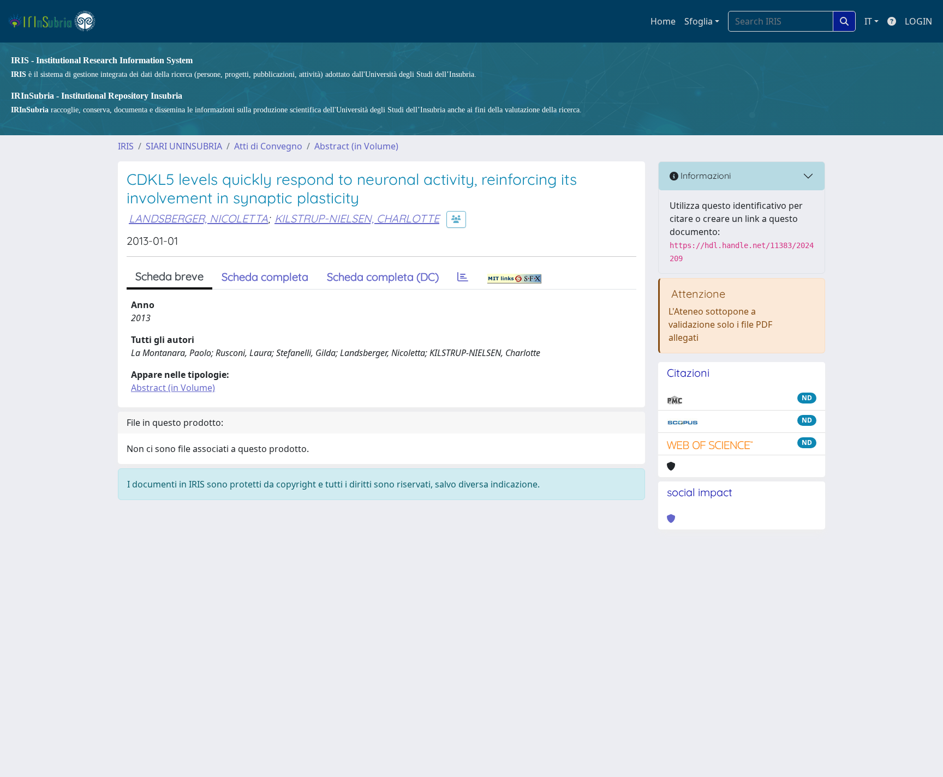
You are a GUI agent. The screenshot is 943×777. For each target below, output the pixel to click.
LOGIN (918, 21)
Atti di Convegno (268, 146)
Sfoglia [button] (698, 21)
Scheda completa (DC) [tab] (383, 277)
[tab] (463, 277)
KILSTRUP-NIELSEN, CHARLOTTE (356, 218)
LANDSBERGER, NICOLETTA (198, 218)
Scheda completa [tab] (265, 277)
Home (663, 21)
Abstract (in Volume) (356, 146)
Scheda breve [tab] (169, 276)
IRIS (126, 146)
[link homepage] (56, 21)
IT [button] (868, 21)
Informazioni (704, 175)
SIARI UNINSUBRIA (184, 146)
